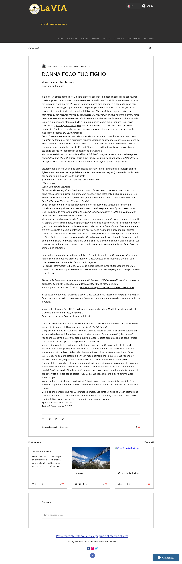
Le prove (79, 473)
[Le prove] (91, 458)
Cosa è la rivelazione (129, 473)
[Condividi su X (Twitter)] (49, 419)
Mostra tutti (149, 442)
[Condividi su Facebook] (43, 419)
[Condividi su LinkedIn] (56, 419)
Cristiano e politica (41, 451)
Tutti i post (33, 47)
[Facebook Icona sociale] (88, 548)
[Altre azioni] (138, 66)
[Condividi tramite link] (62, 419)
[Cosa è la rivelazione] (134, 458)
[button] (150, 48)
